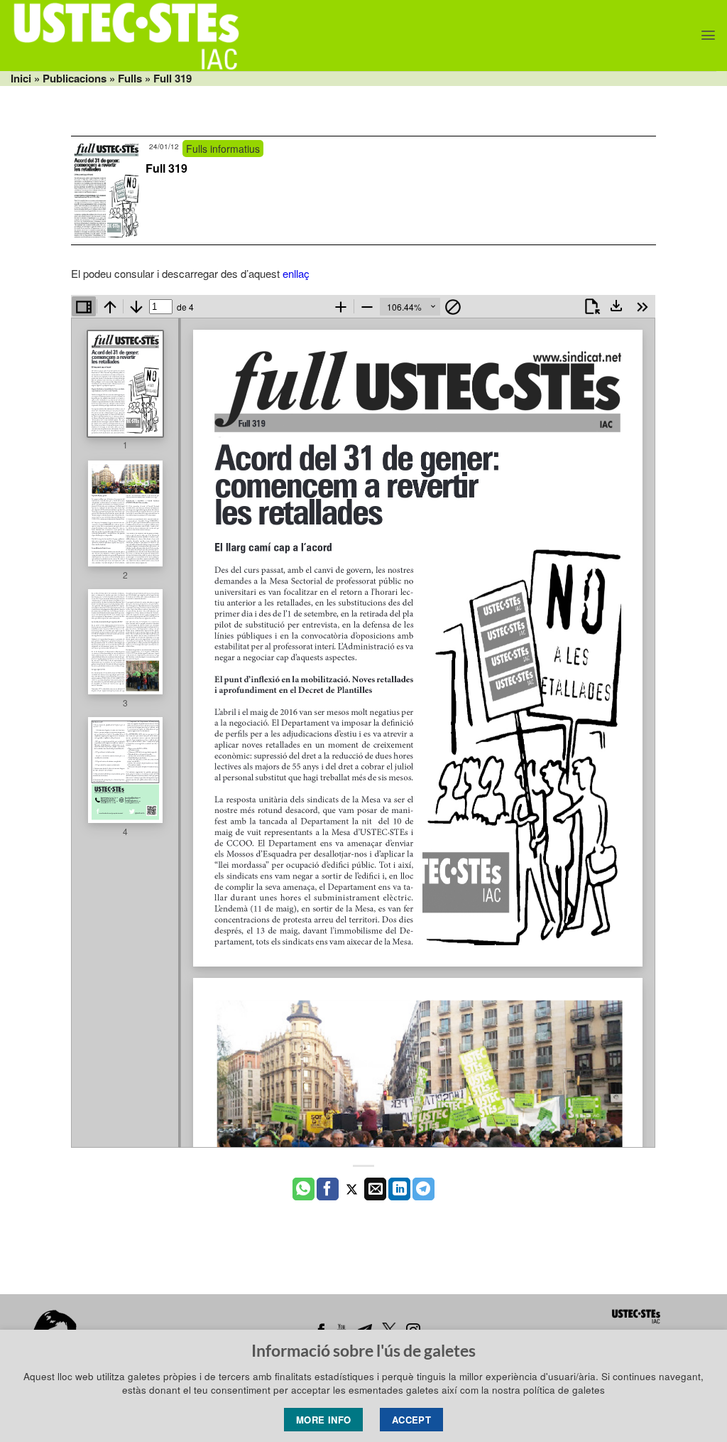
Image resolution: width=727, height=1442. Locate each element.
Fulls (130, 78)
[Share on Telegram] (423, 1189)
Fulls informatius (223, 148)
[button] (708, 35)
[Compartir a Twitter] (352, 1189)
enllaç (296, 273)
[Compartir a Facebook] (328, 1189)
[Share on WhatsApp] (304, 1189)
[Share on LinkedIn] (399, 1189)
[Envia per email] (375, 1189)
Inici (21, 78)
